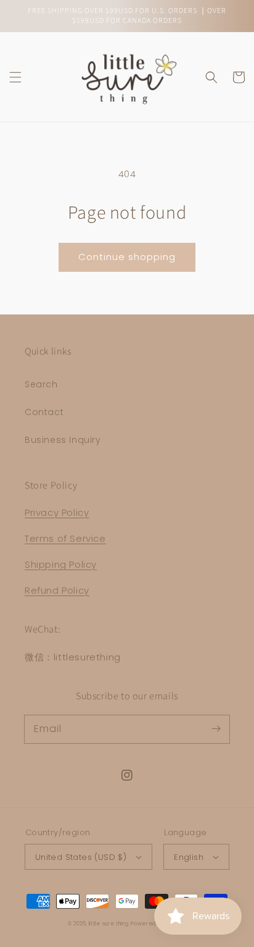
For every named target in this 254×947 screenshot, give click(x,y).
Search (41, 384)
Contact (44, 412)
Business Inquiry (63, 440)
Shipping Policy (61, 564)
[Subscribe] (215, 729)
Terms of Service (65, 538)
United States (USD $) (80, 857)
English (188, 857)
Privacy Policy (57, 512)
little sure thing (109, 923)
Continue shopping (127, 256)
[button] (15, 77)
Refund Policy (57, 590)
